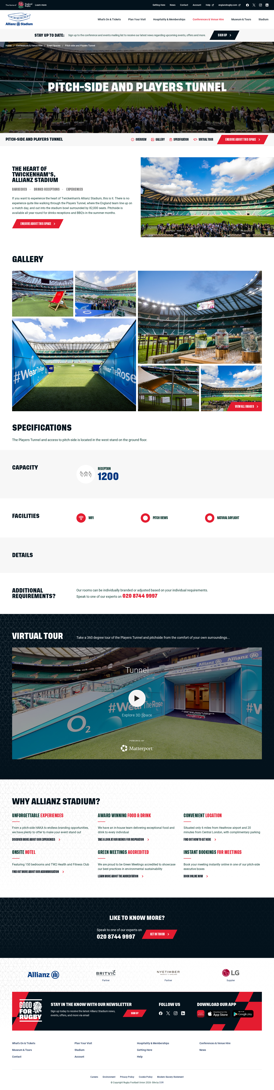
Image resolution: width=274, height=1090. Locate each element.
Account (197, 5)
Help (208, 5)
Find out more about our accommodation (35, 872)
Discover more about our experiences (33, 839)
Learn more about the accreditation (118, 876)
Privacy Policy (127, 1077)
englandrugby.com (227, 5)
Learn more (40, 5)
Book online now (193, 876)
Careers (94, 1077)
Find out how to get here (197, 839)
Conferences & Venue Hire (215, 1043)
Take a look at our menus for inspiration (121, 839)
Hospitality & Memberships (153, 1043)
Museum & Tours (22, 1049)
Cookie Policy (145, 1077)
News (172, 5)
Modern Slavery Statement (170, 1077)
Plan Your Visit (83, 1043)
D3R (161, 1082)
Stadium (79, 1049)
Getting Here (159, 5)
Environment (109, 1077)
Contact (184, 5)
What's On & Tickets (23, 1043)
